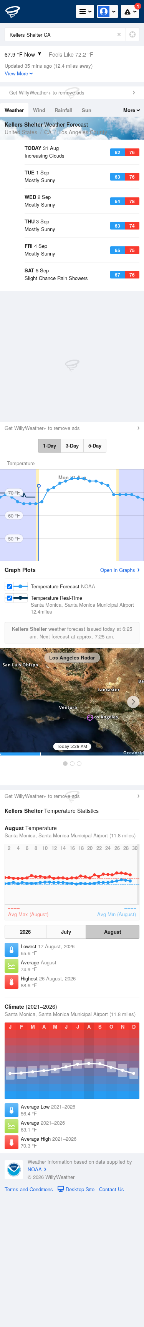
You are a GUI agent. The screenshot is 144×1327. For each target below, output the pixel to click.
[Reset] (119, 34)
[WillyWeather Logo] (17, 11)
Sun (86, 110)
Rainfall (64, 110)
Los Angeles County (82, 132)
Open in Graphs (117, 699)
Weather (14, 110)
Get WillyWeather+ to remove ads (46, 92)
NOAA (35, 1298)
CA (47, 132)
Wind (39, 110)
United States (21, 132)
